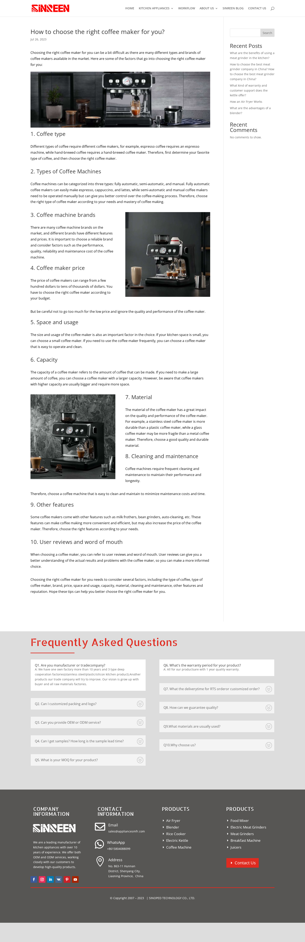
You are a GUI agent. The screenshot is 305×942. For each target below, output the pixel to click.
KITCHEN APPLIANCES (154, 8)
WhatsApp (116, 842)
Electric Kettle (177, 840)
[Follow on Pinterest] (67, 879)
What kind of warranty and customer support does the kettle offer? (249, 90)
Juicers (236, 847)
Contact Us (245, 863)
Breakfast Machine (246, 840)
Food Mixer (240, 820)
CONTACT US (257, 8)
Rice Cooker (176, 833)
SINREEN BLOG (233, 8)
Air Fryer (173, 820)
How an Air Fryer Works (246, 102)
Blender (172, 827)
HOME (129, 8)
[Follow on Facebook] (33, 879)
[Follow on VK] (58, 879)
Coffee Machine (179, 847)
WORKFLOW (186, 8)
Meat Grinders (242, 833)
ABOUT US (207, 8)
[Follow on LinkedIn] (50, 879)
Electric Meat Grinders (248, 827)
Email (113, 824)
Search (267, 33)
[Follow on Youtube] (75, 879)
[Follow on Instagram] (42, 879)
